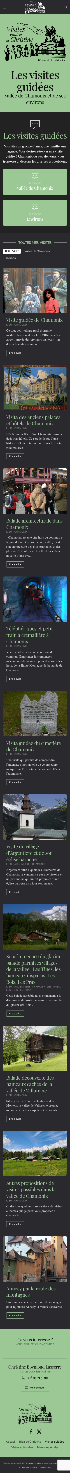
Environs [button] (10, 258)
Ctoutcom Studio (45, 1467)
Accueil (10, 1442)
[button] (4, 7)
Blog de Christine (30, 1442)
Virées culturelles (22, 1447)
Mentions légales (48, 1447)
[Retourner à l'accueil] (35, 7)
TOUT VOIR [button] (12, 251)
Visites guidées (54, 1442)
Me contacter (37, 1387)
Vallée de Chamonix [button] (37, 251)
